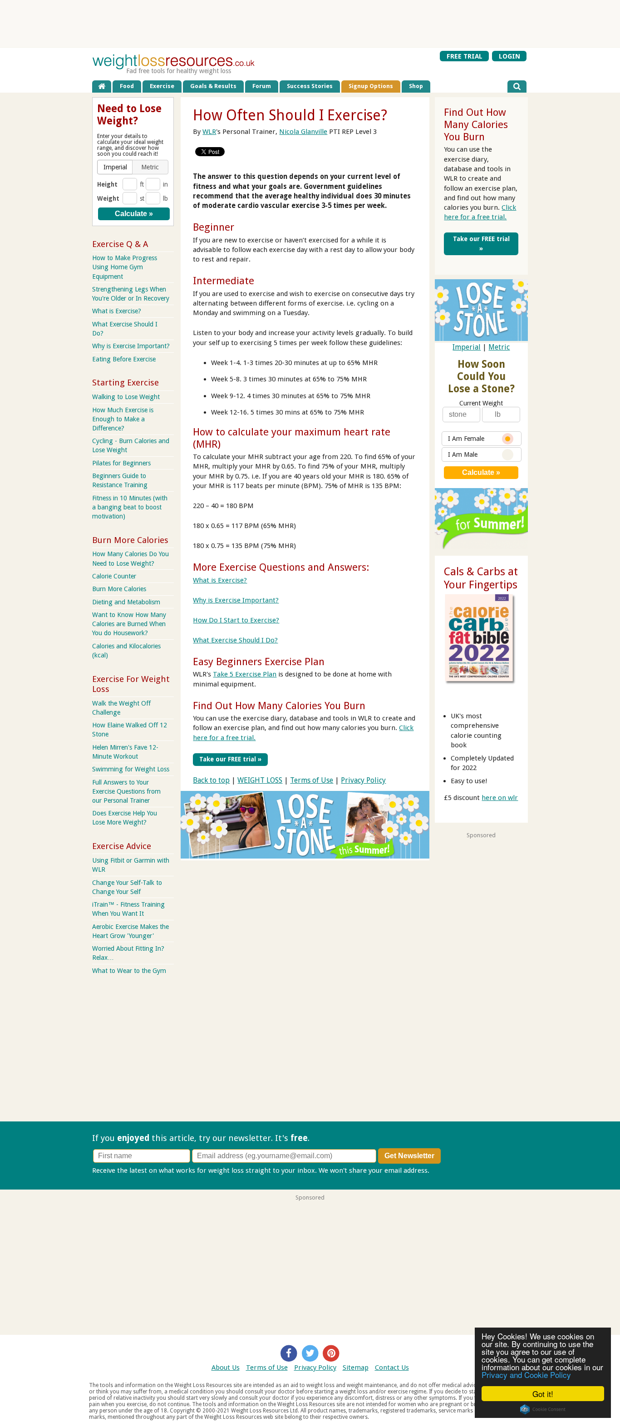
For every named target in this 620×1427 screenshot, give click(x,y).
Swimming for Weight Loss (130, 769)
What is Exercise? (220, 580)
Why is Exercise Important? (236, 600)
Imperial (467, 347)
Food (127, 86)
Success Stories (310, 86)
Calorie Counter (114, 576)
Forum (261, 86)
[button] (115, 167)
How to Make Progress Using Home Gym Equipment (124, 267)
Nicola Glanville (303, 132)
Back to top (211, 780)
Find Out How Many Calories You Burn (279, 705)
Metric (499, 347)
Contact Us (392, 1367)
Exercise (162, 86)
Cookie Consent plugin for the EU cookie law (543, 1409)
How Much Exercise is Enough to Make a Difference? (122, 419)
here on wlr (500, 798)
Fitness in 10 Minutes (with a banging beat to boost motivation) (129, 507)
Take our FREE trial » (230, 759)
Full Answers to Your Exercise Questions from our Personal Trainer (126, 791)
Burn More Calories (119, 589)
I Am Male (462, 454)
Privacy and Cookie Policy (526, 1374)
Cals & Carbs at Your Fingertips (481, 578)
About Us (226, 1367)
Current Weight (481, 403)
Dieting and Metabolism (126, 602)
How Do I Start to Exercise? (236, 620)
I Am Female (466, 438)
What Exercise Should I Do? (235, 640)
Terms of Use (311, 780)
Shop (416, 86)
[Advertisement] (310, 23)
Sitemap (356, 1367)
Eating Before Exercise (124, 359)
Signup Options (371, 86)
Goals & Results (213, 86)
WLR (209, 132)
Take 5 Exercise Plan (244, 674)
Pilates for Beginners (121, 463)
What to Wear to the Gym (129, 970)
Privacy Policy (363, 780)
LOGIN (509, 56)
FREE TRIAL (464, 56)
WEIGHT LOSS (259, 780)
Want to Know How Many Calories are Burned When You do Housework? (129, 624)
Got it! (542, 1393)
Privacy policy (452, 1170)
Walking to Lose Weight (126, 396)
